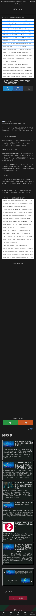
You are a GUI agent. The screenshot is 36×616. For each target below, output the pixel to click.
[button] (32, 339)
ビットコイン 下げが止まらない (10, 61)
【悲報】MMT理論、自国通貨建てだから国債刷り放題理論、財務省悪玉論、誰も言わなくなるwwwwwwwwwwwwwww (18, 73)
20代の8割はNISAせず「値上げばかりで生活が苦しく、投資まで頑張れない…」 (18, 31)
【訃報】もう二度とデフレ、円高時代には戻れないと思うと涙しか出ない (18, 58)
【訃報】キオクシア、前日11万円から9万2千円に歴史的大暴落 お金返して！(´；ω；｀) (18, 43)
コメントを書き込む (18, 598)
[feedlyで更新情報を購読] (10, 422)
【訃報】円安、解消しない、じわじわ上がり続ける (14, 46)
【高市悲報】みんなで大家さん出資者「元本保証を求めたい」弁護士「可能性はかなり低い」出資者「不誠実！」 (18, 40)
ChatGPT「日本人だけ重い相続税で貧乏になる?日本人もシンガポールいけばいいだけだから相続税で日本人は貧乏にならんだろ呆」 (18, 28)
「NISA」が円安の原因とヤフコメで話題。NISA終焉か (15, 64)
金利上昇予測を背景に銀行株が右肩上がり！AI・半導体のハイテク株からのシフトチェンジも (18, 70)
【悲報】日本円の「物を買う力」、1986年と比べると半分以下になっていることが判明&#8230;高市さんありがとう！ (18, 49)
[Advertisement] (18, 106)
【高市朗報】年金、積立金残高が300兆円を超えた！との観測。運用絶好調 (18, 34)
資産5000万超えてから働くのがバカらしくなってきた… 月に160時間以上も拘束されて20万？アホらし (18, 20)
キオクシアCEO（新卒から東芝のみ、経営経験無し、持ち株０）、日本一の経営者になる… (18, 67)
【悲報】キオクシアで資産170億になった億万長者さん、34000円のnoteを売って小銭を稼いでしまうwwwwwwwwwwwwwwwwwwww (18, 76)
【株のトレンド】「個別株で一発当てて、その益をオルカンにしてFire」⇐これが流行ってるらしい (18, 52)
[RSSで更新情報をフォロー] (25, 422)
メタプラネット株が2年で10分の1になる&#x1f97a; (14, 26)
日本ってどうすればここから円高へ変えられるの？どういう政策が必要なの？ (18, 55)
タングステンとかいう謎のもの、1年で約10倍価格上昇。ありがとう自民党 (18, 23)
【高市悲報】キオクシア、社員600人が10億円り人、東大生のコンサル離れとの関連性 (18, 37)
